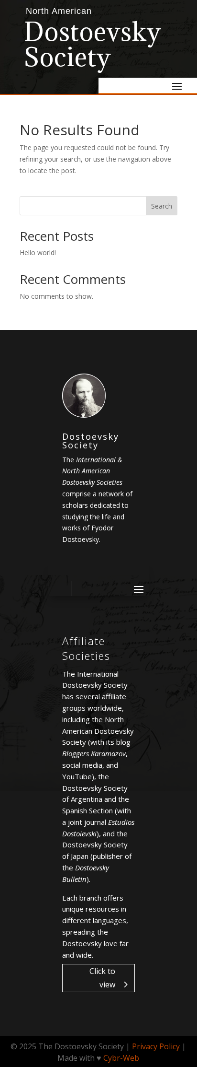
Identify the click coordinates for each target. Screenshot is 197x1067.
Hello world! (38, 252)
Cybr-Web (121, 1058)
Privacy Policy (156, 1046)
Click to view (102, 977)
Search (161, 206)
